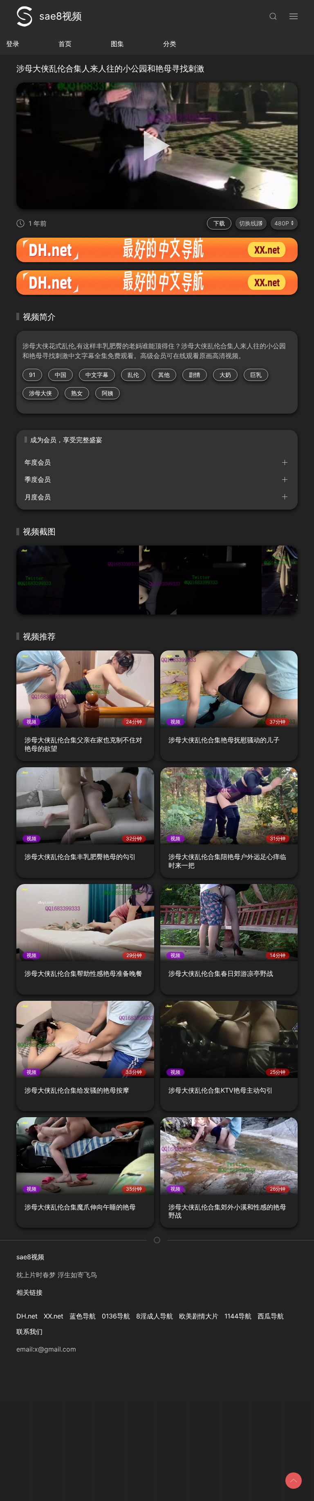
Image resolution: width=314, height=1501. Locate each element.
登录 (12, 44)
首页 (65, 44)
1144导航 (237, 1316)
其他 (164, 374)
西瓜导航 (271, 1316)
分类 (169, 44)
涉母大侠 (40, 393)
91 (32, 374)
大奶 (225, 374)
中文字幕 (96, 374)
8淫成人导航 (154, 1316)
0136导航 (116, 1316)
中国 (60, 374)
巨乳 (256, 374)
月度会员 (38, 497)
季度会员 (38, 479)
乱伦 (133, 374)
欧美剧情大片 (198, 1316)
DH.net (27, 1316)
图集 (117, 44)
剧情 (194, 374)
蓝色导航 (83, 1316)
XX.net (53, 1316)
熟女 (77, 393)
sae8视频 (60, 16)
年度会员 (38, 462)
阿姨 (107, 393)
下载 (219, 223)
